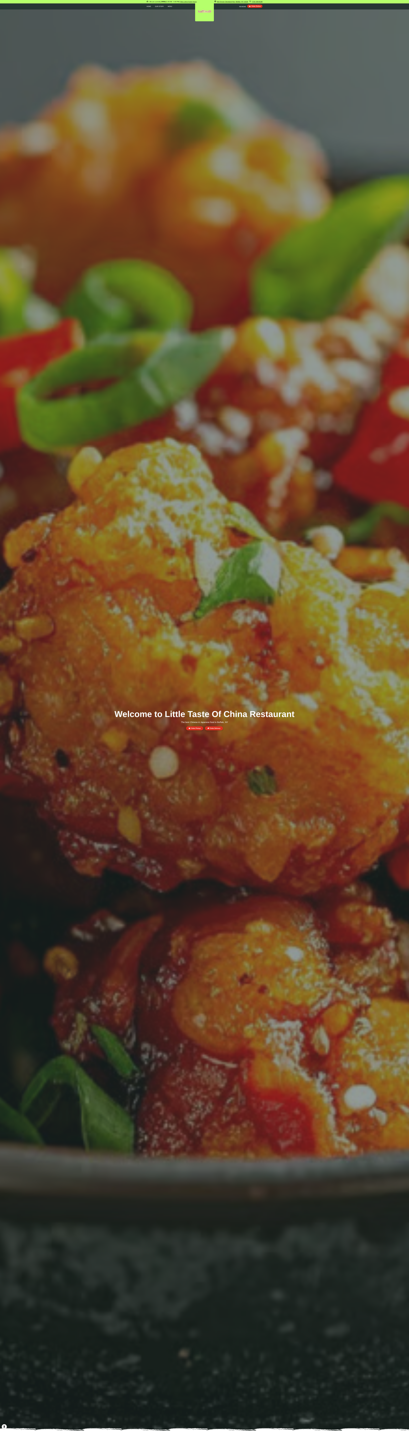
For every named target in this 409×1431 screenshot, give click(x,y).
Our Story (159, 6)
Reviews (242, 6)
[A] (4, 1426)
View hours (188, 2)
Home (149, 6)
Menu (170, 6)
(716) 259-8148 (257, 2)
